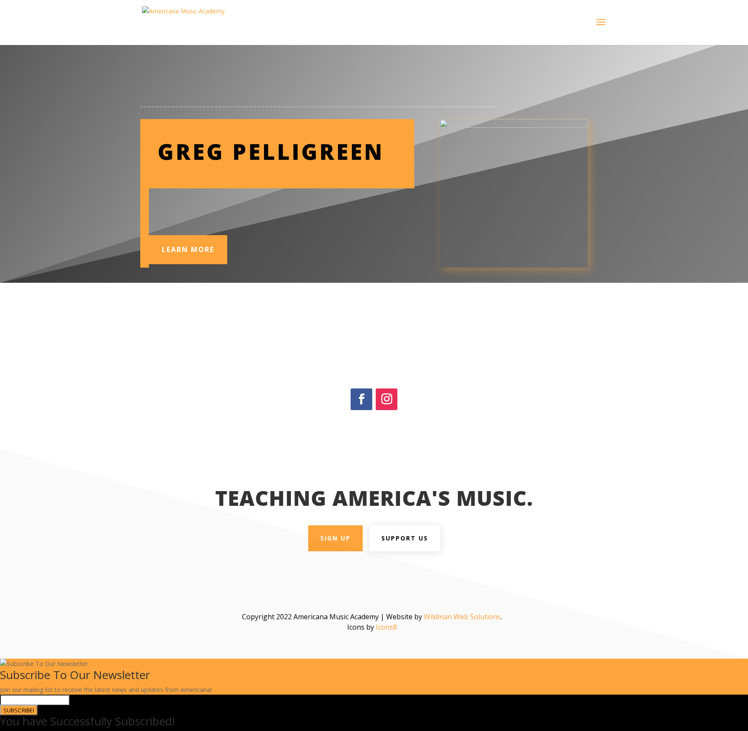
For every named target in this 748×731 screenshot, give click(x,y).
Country (192, 206)
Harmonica (257, 206)
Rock (327, 206)
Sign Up (335, 538)
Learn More (188, 249)
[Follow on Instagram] (386, 399)
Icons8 (386, 627)
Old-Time (304, 206)
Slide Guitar (177, 217)
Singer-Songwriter (362, 206)
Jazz (281, 206)
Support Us (404, 538)
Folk (212, 206)
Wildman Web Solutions (462, 616)
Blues (169, 206)
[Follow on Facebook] (361, 399)
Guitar (230, 206)
